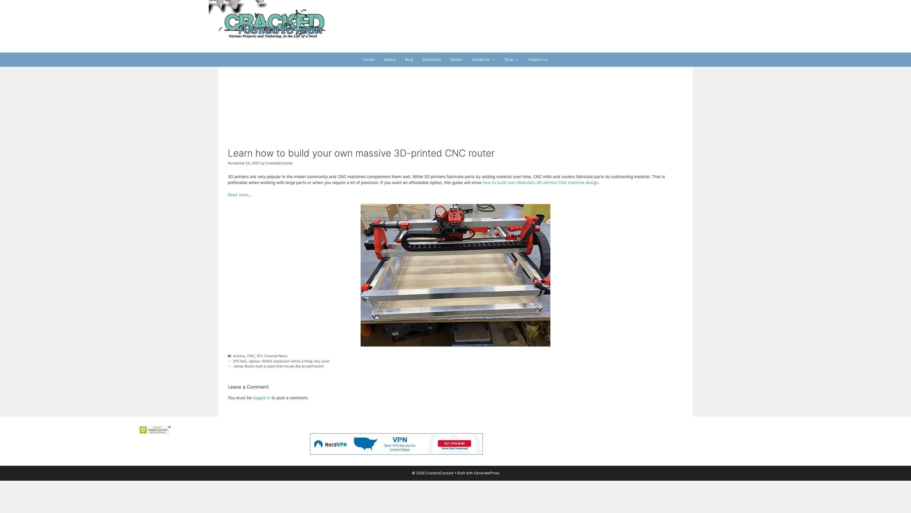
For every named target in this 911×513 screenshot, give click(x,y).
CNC (251, 356)
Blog (409, 59)
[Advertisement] (455, 102)
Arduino (239, 356)
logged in (261, 397)
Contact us (481, 59)
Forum (369, 59)
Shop (509, 59)
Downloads (431, 59)
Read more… (240, 194)
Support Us (537, 59)
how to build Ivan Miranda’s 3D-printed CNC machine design (540, 182)
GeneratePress (486, 473)
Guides (456, 59)
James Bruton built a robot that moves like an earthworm (278, 366)
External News (276, 356)
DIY (260, 356)
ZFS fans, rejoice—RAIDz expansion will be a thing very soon (281, 361)
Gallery (390, 59)
